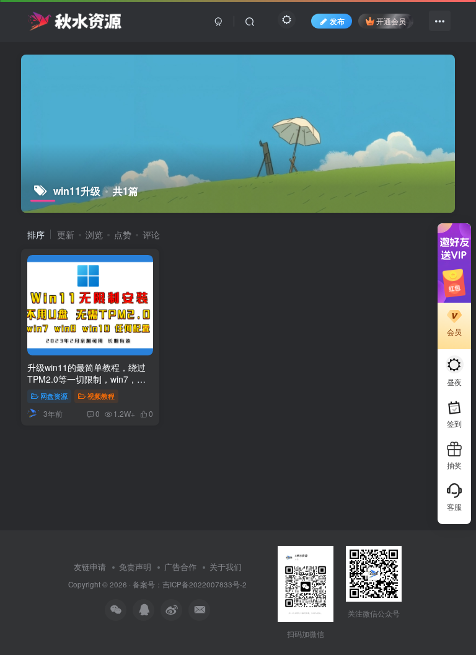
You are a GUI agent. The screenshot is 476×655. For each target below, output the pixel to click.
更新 (65, 234)
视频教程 (101, 396)
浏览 (94, 234)
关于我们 (225, 567)
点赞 (122, 234)
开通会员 (391, 21)
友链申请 (90, 567)
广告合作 (180, 567)
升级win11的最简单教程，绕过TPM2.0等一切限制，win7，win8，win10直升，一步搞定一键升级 (86, 385)
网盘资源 (54, 396)
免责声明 (135, 567)
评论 (151, 234)
